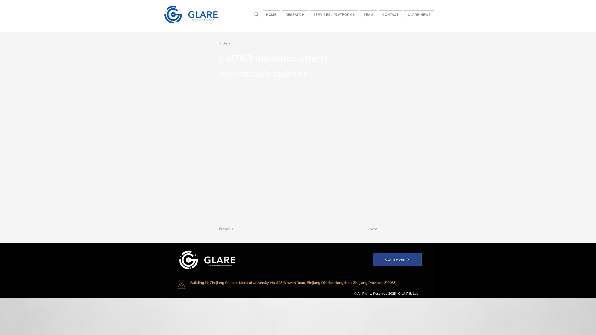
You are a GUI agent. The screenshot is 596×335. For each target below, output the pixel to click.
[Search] (256, 14)
